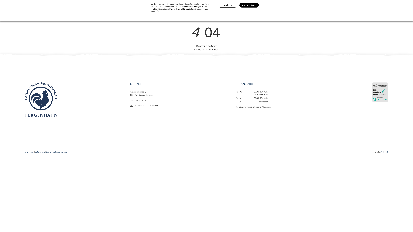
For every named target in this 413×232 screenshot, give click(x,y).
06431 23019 (140, 100)
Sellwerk (384, 152)
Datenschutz (40, 152)
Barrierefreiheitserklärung (56, 152)
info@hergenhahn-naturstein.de (147, 106)
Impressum (29, 152)
